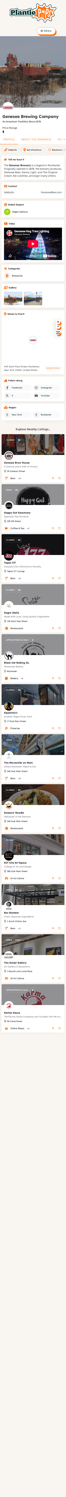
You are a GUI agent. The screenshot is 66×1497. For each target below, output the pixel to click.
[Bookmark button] (59, 478)
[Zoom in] (58, 322)
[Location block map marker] (33, 340)
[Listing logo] (8, 107)
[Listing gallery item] (13, 298)
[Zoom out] (58, 326)
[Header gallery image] (33, 72)
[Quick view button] (53, 478)
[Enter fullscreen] (58, 332)
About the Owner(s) (36, 139)
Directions (53, 368)
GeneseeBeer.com (51, 192)
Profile (9, 139)
